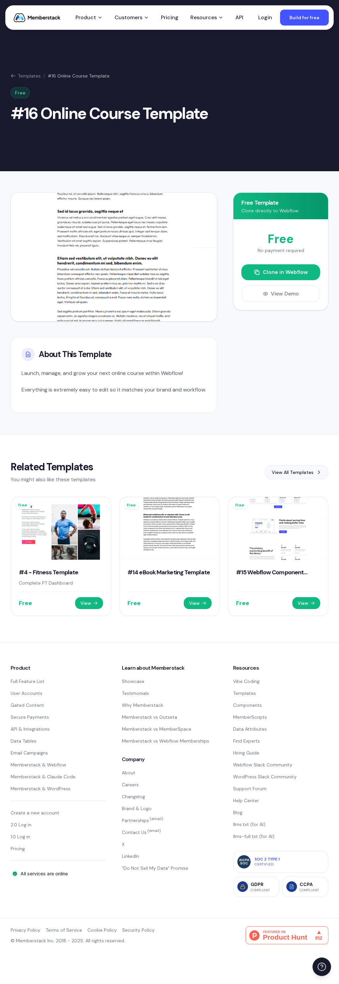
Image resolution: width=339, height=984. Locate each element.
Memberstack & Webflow (38, 765)
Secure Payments (30, 717)
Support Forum (249, 789)
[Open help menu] (322, 967)
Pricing (169, 17)
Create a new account (35, 813)
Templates (29, 76)
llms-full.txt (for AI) (253, 836)
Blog (237, 812)
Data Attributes (250, 729)
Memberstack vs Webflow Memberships (165, 741)
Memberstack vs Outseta (149, 717)
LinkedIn (130, 856)
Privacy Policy (25, 930)
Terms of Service (64, 930)
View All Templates (293, 472)
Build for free (304, 18)
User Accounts (26, 693)
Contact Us (141, 832)
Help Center (246, 800)
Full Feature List (27, 681)
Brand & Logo (137, 808)
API (239, 17)
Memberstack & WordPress (41, 789)
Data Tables (23, 741)
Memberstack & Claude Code (43, 777)
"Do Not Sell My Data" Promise (155, 868)
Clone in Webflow (285, 272)
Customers (128, 17)
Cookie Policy (102, 930)
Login (265, 17)
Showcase (133, 681)
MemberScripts (250, 717)
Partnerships (142, 820)
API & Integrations (30, 729)
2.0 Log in (21, 825)
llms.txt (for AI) (249, 824)
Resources (203, 17)
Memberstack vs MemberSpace (156, 729)
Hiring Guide (246, 753)
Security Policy (138, 930)
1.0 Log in (20, 837)
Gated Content (27, 705)
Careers (130, 785)
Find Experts (246, 741)
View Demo (285, 293)
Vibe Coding (246, 681)
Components (247, 705)
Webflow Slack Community (262, 765)
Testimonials (135, 693)
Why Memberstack (142, 705)
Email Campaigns (29, 753)
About (128, 773)
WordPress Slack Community (265, 777)
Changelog (133, 797)
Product (85, 17)
